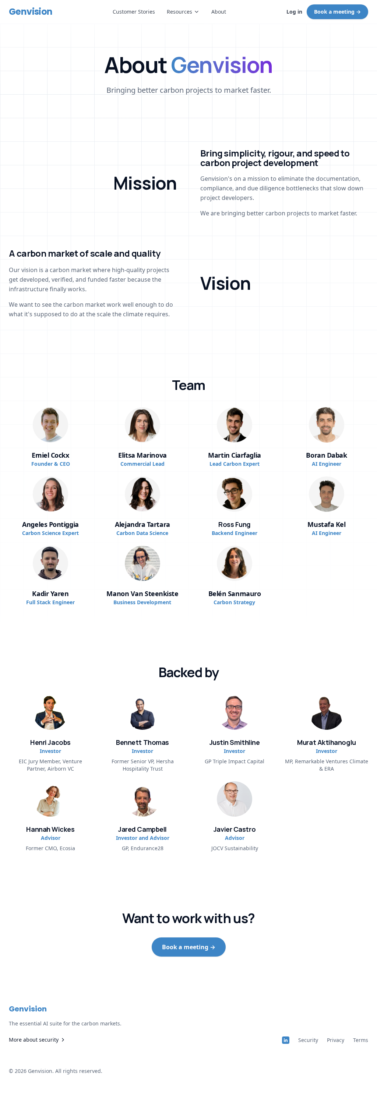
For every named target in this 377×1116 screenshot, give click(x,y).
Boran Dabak (326, 455)
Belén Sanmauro (234, 593)
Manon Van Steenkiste (142, 593)
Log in (294, 11)
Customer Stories (134, 11)
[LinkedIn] (285, 1040)
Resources (179, 11)
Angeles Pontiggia (50, 524)
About (218, 11)
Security (308, 1039)
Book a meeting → (337, 11)
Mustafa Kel (326, 524)
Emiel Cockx (50, 455)
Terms (360, 1039)
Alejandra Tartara (142, 524)
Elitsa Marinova (142, 455)
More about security (34, 1039)
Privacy (335, 1039)
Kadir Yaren (50, 593)
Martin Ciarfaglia (234, 455)
